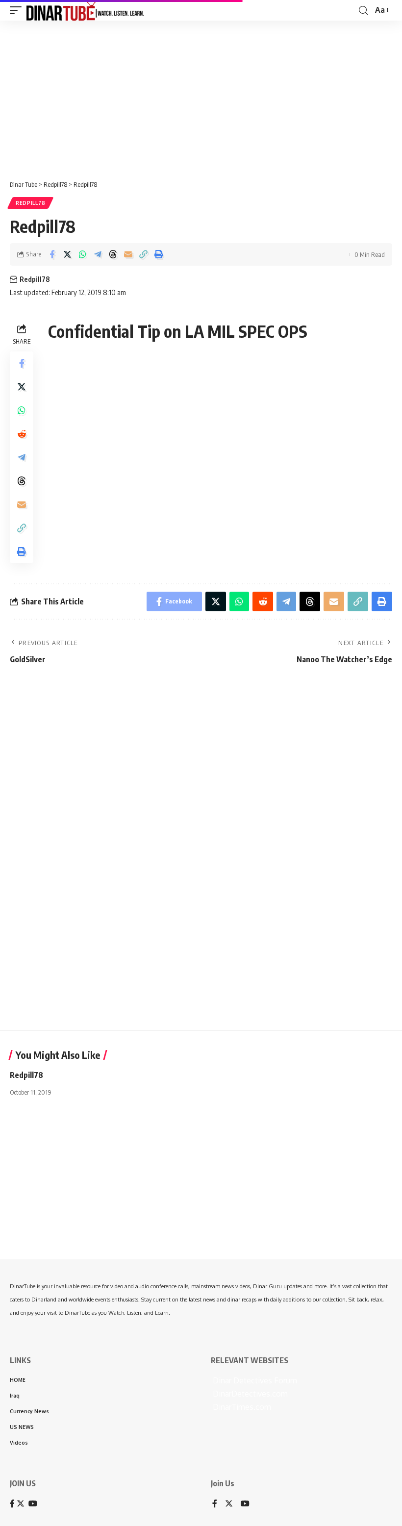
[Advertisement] (201, 96)
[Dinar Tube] (85, 10)
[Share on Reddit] (21, 434)
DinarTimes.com (241, 1407)
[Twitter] (229, 1504)
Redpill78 (30, 203)
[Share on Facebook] (52, 254)
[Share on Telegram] (97, 254)
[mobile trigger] (18, 10)
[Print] (158, 254)
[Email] (128, 254)
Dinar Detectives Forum (254, 1380)
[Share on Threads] (113, 254)
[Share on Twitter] (67, 254)
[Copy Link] (143, 254)
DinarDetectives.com (249, 1394)
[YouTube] (245, 1504)
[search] (363, 10)
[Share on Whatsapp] (82, 254)
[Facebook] (215, 1504)
